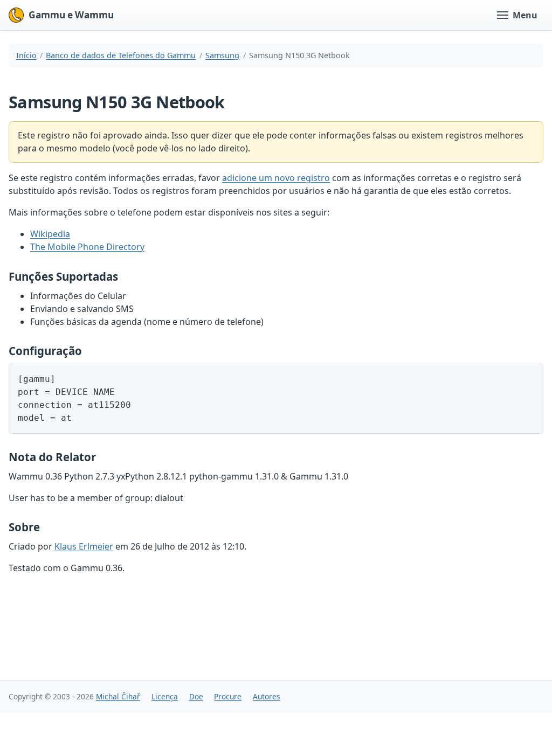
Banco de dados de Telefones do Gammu (121, 55)
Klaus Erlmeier (83, 546)
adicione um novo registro (276, 178)
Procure (228, 696)
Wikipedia (50, 234)
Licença (164, 696)
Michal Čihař (118, 696)
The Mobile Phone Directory (87, 247)
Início (26, 55)
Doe (196, 696)
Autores (266, 696)
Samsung (222, 55)
